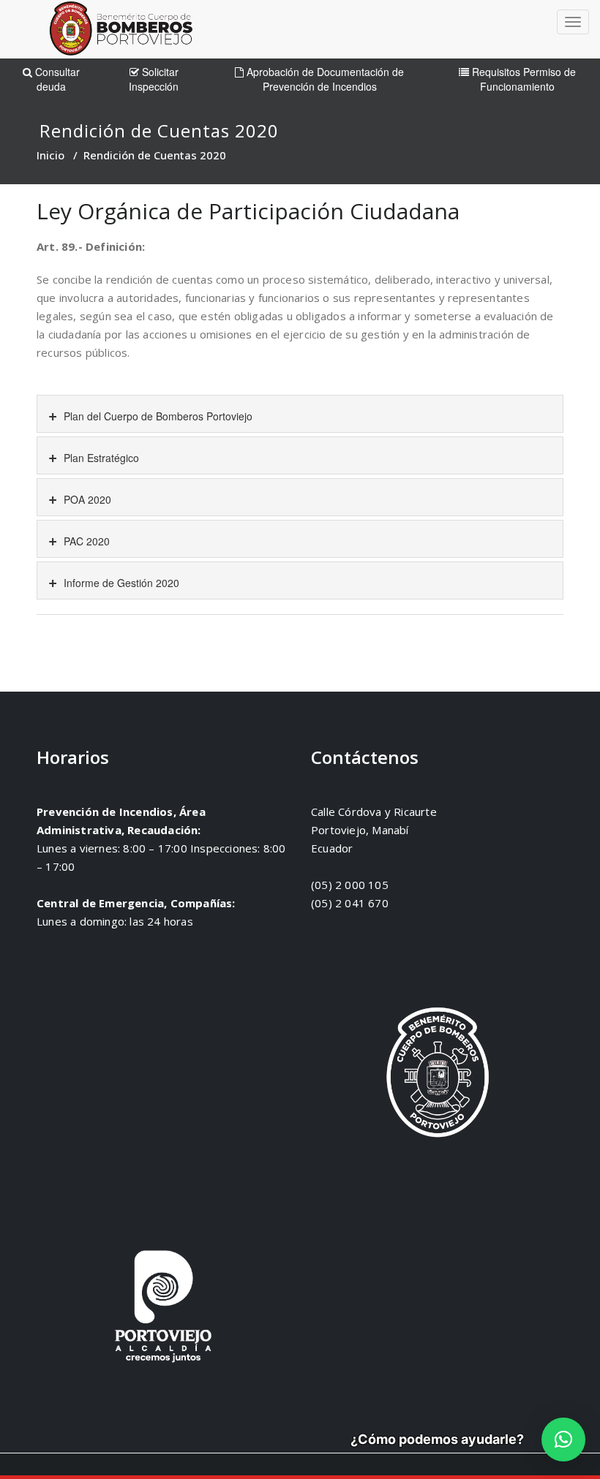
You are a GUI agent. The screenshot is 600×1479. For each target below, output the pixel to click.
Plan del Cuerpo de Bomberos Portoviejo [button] (156, 416)
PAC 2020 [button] (85, 541)
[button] (563, 1439)
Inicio (50, 155)
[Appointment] (121, 32)
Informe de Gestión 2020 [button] (120, 582)
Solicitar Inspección (154, 79)
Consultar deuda (56, 79)
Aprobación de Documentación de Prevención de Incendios (324, 79)
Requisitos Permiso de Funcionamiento (522, 79)
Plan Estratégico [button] (100, 457)
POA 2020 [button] (86, 499)
